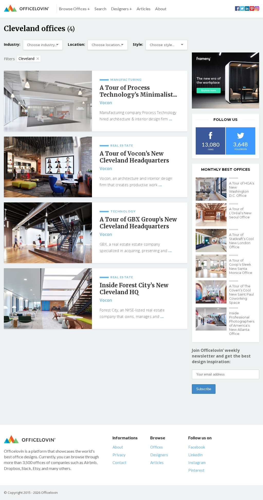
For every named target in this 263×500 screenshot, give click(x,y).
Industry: (12, 44)
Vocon (106, 102)
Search (100, 8)
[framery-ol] (225, 80)
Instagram (197, 462)
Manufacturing (126, 79)
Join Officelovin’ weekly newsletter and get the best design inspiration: (221, 355)
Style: (138, 44)
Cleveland (26, 58)
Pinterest (196, 470)
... (170, 119)
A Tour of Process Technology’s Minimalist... (138, 91)
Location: (76, 44)
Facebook (196, 447)
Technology (123, 211)
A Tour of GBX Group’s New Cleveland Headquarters (138, 223)
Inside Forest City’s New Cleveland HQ (134, 289)
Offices (156, 447)
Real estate (121, 145)
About (160, 8)
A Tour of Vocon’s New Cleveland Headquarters (134, 157)
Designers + (121, 8)
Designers (159, 454)
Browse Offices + (74, 8)
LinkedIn (195, 454)
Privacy (119, 454)
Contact (119, 462)
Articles (144, 8)
